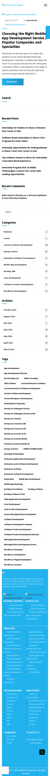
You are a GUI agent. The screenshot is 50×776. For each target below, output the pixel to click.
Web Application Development (17, 540)
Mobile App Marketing (13, 484)
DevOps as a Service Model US (17, 444)
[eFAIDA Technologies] (12, 5)
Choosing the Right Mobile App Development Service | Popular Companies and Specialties (24, 40)
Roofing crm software (13, 489)
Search (6, 98)
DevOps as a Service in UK (15, 429)
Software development (14, 519)
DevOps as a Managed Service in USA (19, 414)
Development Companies (14, 404)
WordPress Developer (13, 550)
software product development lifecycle (21, 534)
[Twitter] (42, 752)
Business (25, 232)
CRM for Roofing (31, 378)
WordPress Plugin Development (17, 560)
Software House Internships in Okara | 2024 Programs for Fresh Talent (23, 139)
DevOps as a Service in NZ (15, 424)
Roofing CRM (25, 271)
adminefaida (31, 20)
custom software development (25, 245)
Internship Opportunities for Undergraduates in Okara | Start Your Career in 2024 (24, 149)
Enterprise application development (19, 459)
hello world (7, 195)
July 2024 (25, 323)
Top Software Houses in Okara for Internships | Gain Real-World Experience (24, 159)
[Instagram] (35, 752)
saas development (25, 278)
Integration (9, 479)
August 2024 (25, 316)
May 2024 (25, 336)
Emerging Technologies (14, 454)
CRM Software (10, 383)
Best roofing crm (11, 378)
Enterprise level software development (21, 464)
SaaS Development (12, 504)
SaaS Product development (16, 509)
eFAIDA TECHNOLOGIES (32, 449)
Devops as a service (12, 419)
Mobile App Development (15, 25)
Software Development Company (18, 524)
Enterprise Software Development (25, 258)
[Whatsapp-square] (35, 759)
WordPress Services (12, 565)
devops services (11, 449)
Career (25, 238)
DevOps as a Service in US (15, 434)
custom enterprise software (33, 383)
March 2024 (25, 349)
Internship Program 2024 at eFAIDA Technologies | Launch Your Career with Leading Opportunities (21, 171)
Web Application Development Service (20, 545)
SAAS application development (17, 499)
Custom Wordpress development (18, 398)
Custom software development (17, 393)
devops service (25, 251)
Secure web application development (20, 514)
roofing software (35, 489)
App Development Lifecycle (15, 373)
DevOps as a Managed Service (17, 409)
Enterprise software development (18, 474)
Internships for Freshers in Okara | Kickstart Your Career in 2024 (24, 129)
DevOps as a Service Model (15, 439)
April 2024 (25, 343)
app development (11, 368)
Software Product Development (25, 284)
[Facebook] (28, 759)
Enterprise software (13, 469)
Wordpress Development (15, 555)
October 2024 (25, 310)
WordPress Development (25, 291)
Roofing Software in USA (14, 494)
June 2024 (25, 330)
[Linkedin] (28, 752)
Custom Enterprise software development (22, 388)
